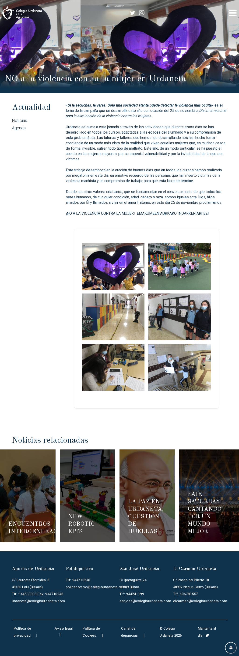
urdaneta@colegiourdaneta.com (38, 601)
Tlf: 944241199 (132, 594)
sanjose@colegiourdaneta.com (145, 601)
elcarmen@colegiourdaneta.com (200, 601)
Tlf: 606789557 (185, 594)
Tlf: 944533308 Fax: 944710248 (37, 594)
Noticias (19, 120)
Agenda (19, 127)
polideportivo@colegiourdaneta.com (96, 587)
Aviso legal (64, 628)
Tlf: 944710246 (78, 580)
